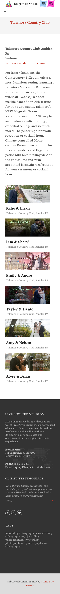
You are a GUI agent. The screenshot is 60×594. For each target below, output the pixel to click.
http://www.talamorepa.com (25, 63)
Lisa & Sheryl (18, 242)
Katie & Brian (18, 208)
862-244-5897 (21, 463)
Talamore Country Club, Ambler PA (27, 213)
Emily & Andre (19, 276)
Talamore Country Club (30, 23)
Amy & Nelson (18, 343)
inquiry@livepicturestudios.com (32, 467)
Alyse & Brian (18, 376)
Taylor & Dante (19, 309)
